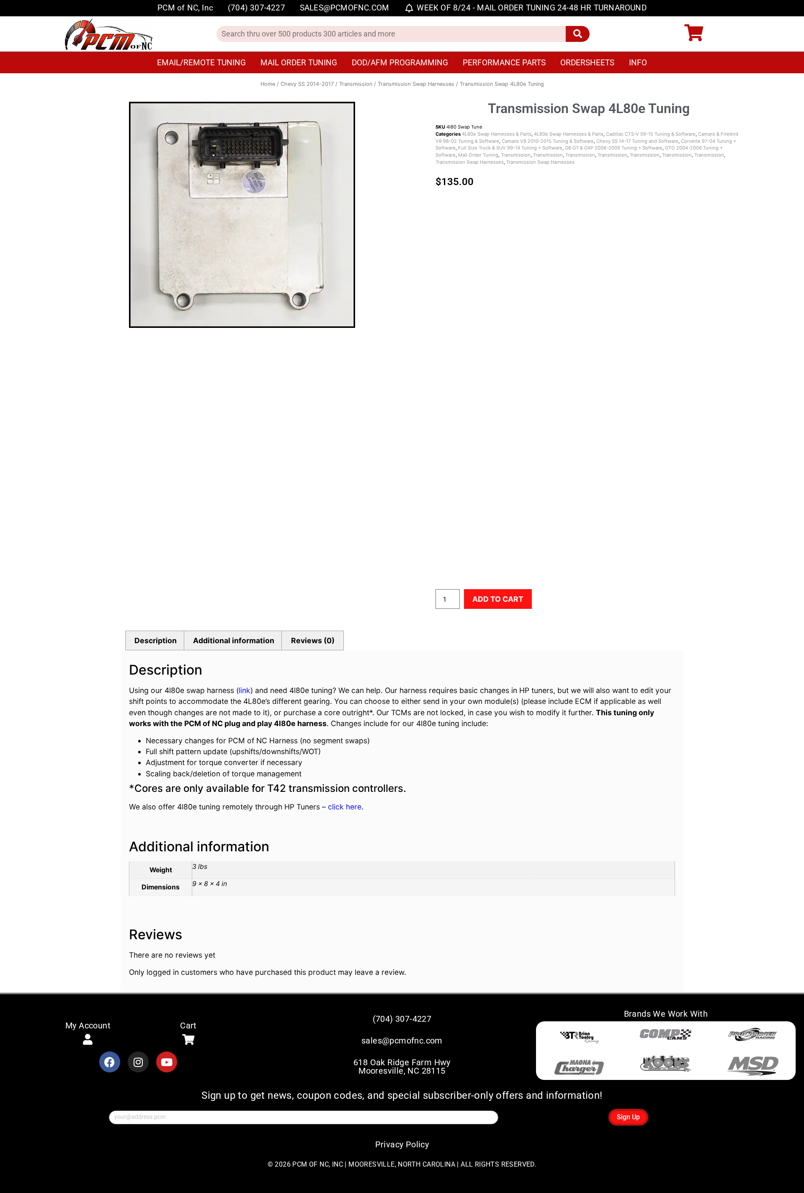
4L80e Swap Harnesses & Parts (496, 134)
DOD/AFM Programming (400, 62)
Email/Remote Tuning (201, 62)
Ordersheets (587, 62)
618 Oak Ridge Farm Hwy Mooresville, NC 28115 (402, 1066)
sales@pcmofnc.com (402, 1041)
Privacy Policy (402, 1144)
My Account (88, 1025)
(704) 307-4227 (402, 1019)
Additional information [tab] (233, 640)
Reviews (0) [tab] (313, 640)
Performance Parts (504, 62)
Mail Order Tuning (298, 62)
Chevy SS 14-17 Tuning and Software (637, 141)
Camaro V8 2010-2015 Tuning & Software (548, 141)
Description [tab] (155, 640)
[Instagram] (138, 1061)
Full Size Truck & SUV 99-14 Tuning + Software (510, 148)
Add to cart (497, 599)
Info (638, 62)
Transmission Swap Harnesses (416, 84)
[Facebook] (109, 1061)
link (244, 690)
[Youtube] (166, 1061)
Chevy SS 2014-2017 (307, 84)
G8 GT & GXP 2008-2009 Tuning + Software (613, 148)
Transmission (355, 84)
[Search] (578, 34)
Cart (188, 1025)
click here (344, 806)
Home (267, 84)
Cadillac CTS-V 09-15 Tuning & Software (651, 134)
